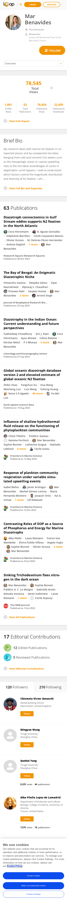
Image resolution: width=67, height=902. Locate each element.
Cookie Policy (14, 866)
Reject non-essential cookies (33, 886)
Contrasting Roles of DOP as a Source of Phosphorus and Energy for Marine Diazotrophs (33, 528)
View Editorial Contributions (26, 668)
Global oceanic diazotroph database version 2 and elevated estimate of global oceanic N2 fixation (32, 374)
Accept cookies (33, 876)
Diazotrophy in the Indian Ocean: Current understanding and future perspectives (31, 323)
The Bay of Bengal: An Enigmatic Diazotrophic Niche (29, 274)
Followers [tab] (17, 687)
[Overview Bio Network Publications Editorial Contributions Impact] (33, 63)
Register (51, 4)
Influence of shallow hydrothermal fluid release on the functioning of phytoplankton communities (32, 425)
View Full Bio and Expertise (25, 188)
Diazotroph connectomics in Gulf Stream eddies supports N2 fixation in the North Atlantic (32, 221)
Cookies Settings (33, 894)
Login (32, 4)
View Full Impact (19, 121)
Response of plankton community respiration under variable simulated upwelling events (31, 477)
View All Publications (22, 617)
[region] (33, 870)
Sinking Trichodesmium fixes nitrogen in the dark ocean (32, 577)
